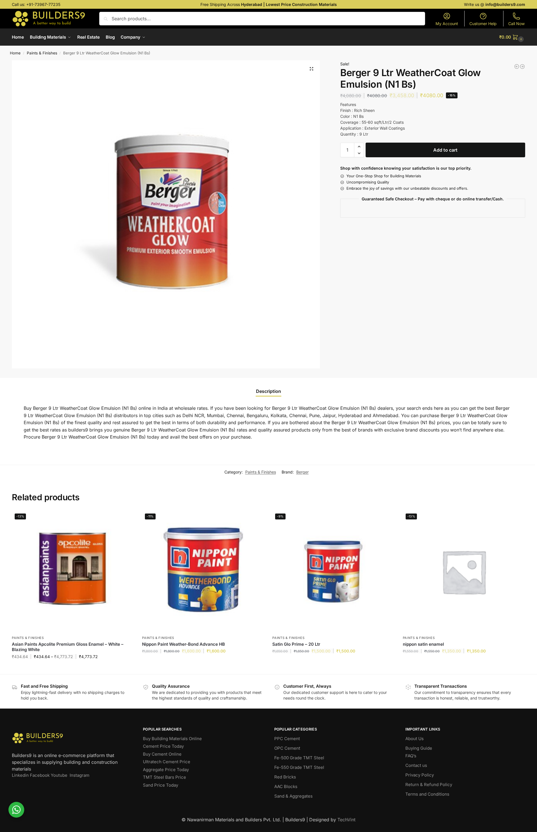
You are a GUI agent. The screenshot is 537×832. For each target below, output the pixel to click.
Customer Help (483, 23)
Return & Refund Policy (428, 784)
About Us (414, 738)
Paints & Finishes (42, 53)
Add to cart (445, 150)
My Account (447, 23)
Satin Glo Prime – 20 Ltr (296, 644)
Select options (73, 668)
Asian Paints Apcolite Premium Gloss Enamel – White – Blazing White (67, 646)
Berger (302, 472)
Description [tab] (268, 391)
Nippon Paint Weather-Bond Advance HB (183, 644)
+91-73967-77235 (43, 4)
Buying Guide (418, 748)
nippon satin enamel (423, 644)
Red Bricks (285, 777)
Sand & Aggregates (293, 796)
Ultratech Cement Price (166, 761)
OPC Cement (287, 748)
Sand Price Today (160, 785)
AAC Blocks (285, 786)
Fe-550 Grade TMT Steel (299, 767)
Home (15, 53)
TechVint (346, 819)
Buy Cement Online (162, 754)
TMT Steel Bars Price (164, 777)
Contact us (416, 765)
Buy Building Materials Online (172, 738)
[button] (512, 37)
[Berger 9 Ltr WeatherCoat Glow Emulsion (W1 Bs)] (517, 66)
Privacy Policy (419, 775)
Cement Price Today (163, 746)
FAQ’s (410, 755)
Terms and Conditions (427, 794)
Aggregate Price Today (166, 769)
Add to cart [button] (203, 662)
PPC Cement (287, 738)
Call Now (516, 23)
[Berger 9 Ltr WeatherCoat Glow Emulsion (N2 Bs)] (522, 66)
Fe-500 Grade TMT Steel (299, 757)
